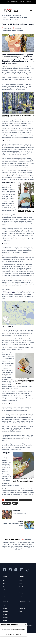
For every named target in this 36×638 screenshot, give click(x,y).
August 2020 (6, 503)
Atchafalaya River (25, 500)
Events (4, 596)
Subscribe (28, 1)
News (4, 580)
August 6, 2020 (8, 28)
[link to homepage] (10, 10)
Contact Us (22, 608)
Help (21, 611)
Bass (4, 583)
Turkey (21, 593)
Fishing (8, 15)
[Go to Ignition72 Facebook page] (4, 569)
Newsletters (20, 30)
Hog (20, 590)
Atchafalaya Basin (11, 500)
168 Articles (28, 539)
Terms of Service (24, 605)
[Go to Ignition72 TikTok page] (27, 569)
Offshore (5, 593)
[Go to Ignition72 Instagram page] (15, 569)
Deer (21, 583)
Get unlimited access (12, 1)
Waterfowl (22, 586)
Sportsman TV (6, 605)
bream (15, 503)
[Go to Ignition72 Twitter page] (10, 569)
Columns (5, 608)
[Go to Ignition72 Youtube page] (21, 569)
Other (21, 596)
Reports (5, 614)
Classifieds (5, 617)
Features (14, 30)
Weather (5, 620)
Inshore (5, 590)
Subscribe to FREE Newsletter (13, 634)
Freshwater (6, 586)
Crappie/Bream (14, 17)
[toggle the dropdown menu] (31, 10)
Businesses (5, 611)
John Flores (18, 28)
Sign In (22, 1)
